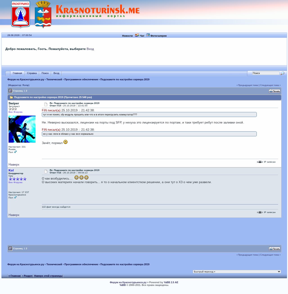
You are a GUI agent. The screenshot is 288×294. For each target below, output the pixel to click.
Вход (90, 49)
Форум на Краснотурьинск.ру (25, 79)
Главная (17, 73)
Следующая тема (269, 85)
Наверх (14, 164)
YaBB (122, 285)
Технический (54, 79)
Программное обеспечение (81, 79)
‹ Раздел (27, 275)
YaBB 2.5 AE (171, 282)
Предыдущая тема (248, 85)
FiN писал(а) (51, 110)
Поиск (45, 73)
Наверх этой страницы (48, 275)
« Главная (14, 275)
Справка (32, 73)
